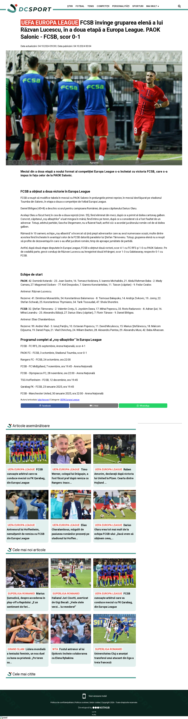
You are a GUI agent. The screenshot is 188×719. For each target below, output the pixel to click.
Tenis (90, 6)
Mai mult (153, 6)
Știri (70, 6)
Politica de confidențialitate (62, 702)
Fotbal (80, 6)
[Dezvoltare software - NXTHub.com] (94, 709)
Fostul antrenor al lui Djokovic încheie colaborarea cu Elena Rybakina (69, 654)
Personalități (120, 6)
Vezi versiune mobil (97, 696)
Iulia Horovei (43, 400)
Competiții (103, 6)
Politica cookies (81, 702)
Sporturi (137, 6)
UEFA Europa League (69, 400)
